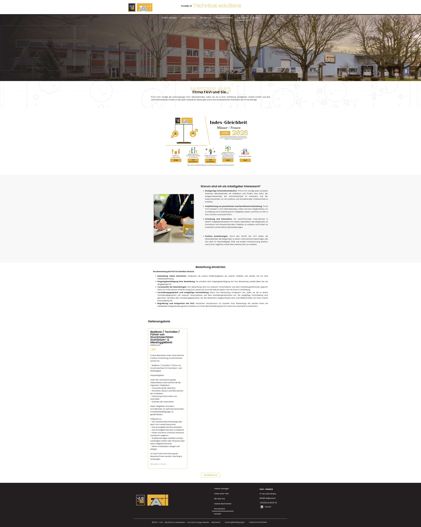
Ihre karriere (242, 17)
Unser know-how (188, 17)
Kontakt (255, 17)
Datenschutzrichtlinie (258, 522)
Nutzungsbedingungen (235, 522)
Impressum (216, 522)
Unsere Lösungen (169, 17)
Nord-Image (196, 522)
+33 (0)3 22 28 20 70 (268, 502)
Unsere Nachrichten (224, 17)
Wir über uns (205, 17)
